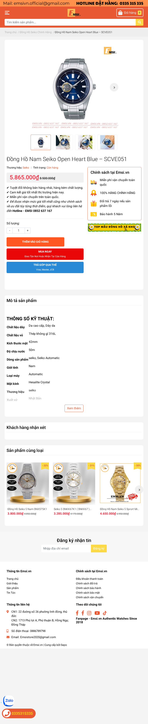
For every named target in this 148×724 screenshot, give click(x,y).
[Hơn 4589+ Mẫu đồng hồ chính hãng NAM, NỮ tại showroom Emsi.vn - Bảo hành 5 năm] (74, 3)
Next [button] (114, 87)
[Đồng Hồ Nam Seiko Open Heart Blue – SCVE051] (74, 87)
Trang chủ (12, 578)
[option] (74, 87)
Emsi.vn (38, 644)
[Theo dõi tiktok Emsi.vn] (105, 613)
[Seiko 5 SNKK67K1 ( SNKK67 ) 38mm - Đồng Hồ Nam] (74, 483)
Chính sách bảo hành (88, 588)
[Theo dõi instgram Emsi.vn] (89, 613)
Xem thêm (74, 408)
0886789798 (37, 631)
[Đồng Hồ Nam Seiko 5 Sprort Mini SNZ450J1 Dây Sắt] (120, 483)
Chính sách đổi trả (87, 583)
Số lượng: (13, 223)
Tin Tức (11, 592)
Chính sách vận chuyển (89, 597)
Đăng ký (98, 548)
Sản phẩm (13, 588)
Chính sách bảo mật (88, 592)
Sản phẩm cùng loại (25, 450)
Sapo (64, 644)
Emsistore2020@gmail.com (38, 637)
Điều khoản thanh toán (89, 578)
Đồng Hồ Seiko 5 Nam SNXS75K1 (27, 509)
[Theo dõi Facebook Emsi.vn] (77, 613)
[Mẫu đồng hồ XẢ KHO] (114, 227)
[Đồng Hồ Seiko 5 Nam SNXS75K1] (28, 483)
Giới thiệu (12, 583)
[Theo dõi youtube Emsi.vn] (97, 613)
